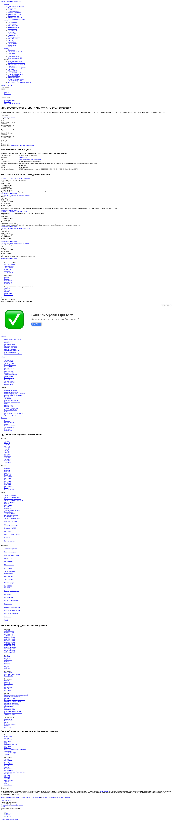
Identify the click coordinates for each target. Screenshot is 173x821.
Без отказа (7, 685)
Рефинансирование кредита (12, 711)
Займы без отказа (13, 38)
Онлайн (6, 277)
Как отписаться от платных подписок (19, 82)
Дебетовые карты (13, 56)
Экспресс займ (8, 579)
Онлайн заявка (17, 1)
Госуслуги (7, 727)
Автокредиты (12, 8)
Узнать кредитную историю (16, 64)
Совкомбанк (8, 751)
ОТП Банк (7, 748)
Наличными (8, 280)
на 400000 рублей (9, 642)
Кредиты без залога (10, 698)
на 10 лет (7, 668)
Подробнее (13, 193)
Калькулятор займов (10, 390)
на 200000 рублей (9, 639)
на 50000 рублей (9, 634)
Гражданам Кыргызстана (12, 607)
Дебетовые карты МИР (15, 58)
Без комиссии (8, 770)
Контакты (7, 421)
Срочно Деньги (9, 266)
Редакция (44, 797)
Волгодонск (8, 293)
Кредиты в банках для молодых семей (16, 695)
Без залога (7, 594)
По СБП (6, 507)
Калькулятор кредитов (15, 61)
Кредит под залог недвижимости (14, 700)
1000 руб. (7, 443)
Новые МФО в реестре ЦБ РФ (13, 413)
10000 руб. (7, 451)
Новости (7, 429)
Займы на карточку (10, 495)
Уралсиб (6, 754)
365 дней (7, 778)
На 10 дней (7, 475)
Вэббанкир (7, 269)
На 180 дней (8, 486)
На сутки (7, 468)
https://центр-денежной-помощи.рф (30, 159)
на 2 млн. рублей (9, 649)
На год (6, 488)
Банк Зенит (7, 741)
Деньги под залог (9, 714)
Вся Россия (7, 92)
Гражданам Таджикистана (12, 610)
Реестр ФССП (8, 411)
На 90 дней (7, 484)
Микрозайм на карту (10, 521)
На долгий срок (9, 489)
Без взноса (7, 690)
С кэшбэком (11, 50)
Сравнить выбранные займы (9, 819)
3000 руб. (7, 446)
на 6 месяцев (8, 660)
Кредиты (7, 4)
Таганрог (7, 290)
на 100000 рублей (9, 636)
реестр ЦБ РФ (104, 791)
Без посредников (9, 382)
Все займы (7, 102)
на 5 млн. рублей (9, 652)
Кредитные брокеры (14, 77)
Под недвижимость (10, 724)
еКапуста (7, 271)
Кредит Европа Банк (10, 744)
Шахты (6, 291)
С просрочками (12, 43)
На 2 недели (8, 476)
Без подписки (8, 597)
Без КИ (6, 688)
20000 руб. (7, 454)
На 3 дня (7, 470)
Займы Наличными (14, 27)
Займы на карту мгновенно (12, 499)
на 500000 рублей (9, 644)
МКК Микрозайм (9, 264)
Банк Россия (8, 672)
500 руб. (6, 441)
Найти (3, 89)
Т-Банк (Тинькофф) (10, 752)
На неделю (7, 473)
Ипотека (10, 9)
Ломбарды (11, 69)
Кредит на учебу (9, 706)
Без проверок (12, 45)
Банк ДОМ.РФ (8, 676)
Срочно (6, 767)
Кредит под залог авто (11, 703)
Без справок (11, 55)
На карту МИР (8, 508)
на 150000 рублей (9, 637)
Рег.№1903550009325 (23, 195)
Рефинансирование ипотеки (13, 713)
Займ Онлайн (8, 267)
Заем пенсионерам (10, 552)
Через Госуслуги (9, 378)
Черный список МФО (14, 72)
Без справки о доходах (11, 600)
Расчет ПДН (11, 66)
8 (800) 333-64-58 (6, 800)
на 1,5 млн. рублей (10, 647)
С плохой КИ (12, 42)
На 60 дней (7, 483)
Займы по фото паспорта (12, 518)
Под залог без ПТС (10, 528)
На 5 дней (7, 471)
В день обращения (10, 352)
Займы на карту (13, 25)
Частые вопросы (9, 427)
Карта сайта (8, 430)
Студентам (11, 32)
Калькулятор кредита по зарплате (14, 393)
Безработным (8, 604)
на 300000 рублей (9, 640)
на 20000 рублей (9, 631)
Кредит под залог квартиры (12, 701)
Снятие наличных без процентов (14, 772)
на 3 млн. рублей (9, 650)
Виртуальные (8, 780)
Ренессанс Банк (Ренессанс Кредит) (15, 749)
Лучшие (6, 781)
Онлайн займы (12, 22)
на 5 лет (6, 666)
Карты (6, 48)
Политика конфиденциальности (10, 797)
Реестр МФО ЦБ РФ (14, 76)
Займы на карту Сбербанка (12, 497)
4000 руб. (7, 447)
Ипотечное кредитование (12, 696)
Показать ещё (5, 144)
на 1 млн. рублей (9, 645)
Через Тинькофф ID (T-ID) (12, 510)
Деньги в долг (8, 573)
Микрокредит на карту (11, 525)
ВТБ (5, 743)
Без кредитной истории (11, 591)
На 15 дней (7, 478)
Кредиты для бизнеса (14, 12)
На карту (7, 279)
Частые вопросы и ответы (16, 79)
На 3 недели (8, 480)
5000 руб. (7, 449)
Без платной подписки (11, 515)
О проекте (4, 418)
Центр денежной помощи (12, 103)
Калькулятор (8, 719)
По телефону (8, 531)
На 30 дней (7, 481)
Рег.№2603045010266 (23, 228)
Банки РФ (7, 397)
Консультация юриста (11, 400)
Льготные (7, 775)
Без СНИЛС (8, 586)
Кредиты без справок (14, 14)
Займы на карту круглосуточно (13, 500)
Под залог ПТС (12, 30)
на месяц (7, 656)
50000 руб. (7, 460)
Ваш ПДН (7, 403)
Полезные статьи (9, 426)
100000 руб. (8, 462)
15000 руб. (7, 452)
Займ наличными (9, 502)
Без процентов (12, 29)
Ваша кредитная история (15, 74)
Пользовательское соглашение (30, 797)
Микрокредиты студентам (12, 555)
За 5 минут (7, 617)
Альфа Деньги (8, 272)
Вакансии (7, 424)
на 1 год (6, 661)
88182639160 (23, 157)
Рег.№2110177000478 (23, 243)
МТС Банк (7, 746)
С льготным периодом (15, 51)
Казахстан (7, 94)
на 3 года (7, 665)
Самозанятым (8, 384)
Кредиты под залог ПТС (15, 17)
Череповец (7, 288)
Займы (6, 21)
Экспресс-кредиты (13, 16)
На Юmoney (8, 505)
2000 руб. (7, 444)
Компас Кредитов (9, 100)
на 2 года (7, 663)
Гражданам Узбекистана (11, 613)
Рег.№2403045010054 (23, 178)
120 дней (7, 777)
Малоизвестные (9, 565)
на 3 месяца (7, 658)
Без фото (7, 587)
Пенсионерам (12, 33)
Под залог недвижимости (12, 534)
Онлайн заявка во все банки (16, 19)
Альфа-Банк (8, 740)
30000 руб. (7, 457)
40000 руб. (7, 459)
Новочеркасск (8, 295)
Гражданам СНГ (13, 35)
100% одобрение (9, 381)
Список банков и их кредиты (17, 68)
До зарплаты (8, 282)
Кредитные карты (13, 11)
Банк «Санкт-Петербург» (12, 674)
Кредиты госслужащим (11, 705)
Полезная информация (15, 80)
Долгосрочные (8, 376)
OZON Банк (8, 736)
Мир (5, 783)
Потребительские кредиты (16, 6)
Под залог (7, 538)
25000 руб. (7, 456)
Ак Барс (6, 738)
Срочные (11, 40)
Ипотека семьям (9, 708)
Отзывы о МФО (9, 406)
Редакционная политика (55, 797)
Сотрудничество (9, 422)
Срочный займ (8, 576)
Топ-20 (10, 46)
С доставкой (11, 53)
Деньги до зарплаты (14, 37)
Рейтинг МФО (12, 71)
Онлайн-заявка (5, 193)
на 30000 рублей (9, 632)
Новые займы (12, 24)
